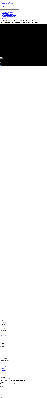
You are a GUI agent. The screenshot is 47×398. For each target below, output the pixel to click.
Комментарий (2, 389)
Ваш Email (1, 386)
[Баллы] (23, 357)
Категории (2, 10)
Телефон (1, 387)
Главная (3, 17)
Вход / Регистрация (4, 367)
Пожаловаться (2, 343)
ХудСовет (3, 368)
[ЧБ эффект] (1, 58)
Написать (2, 394)
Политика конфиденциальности (6, 371)
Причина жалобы (2, 336)
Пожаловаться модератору (3, 335)
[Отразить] (2, 58)
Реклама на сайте (4, 370)
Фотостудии (7, 2)
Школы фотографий (10, 3)
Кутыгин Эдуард (4, 319)
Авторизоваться (2, 381)
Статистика (3, 369)
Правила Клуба (4, 366)
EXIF (5, 323)
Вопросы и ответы (9, 4)
